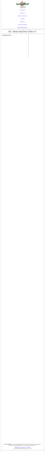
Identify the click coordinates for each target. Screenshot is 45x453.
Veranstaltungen (22, 15)
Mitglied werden (22, 24)
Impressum (17, 447)
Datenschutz (23, 447)
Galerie (22, 18)
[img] (22, 4)
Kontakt (22, 21)
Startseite (22, 10)
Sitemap (28, 447)
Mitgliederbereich (22, 27)
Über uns (22, 13)
